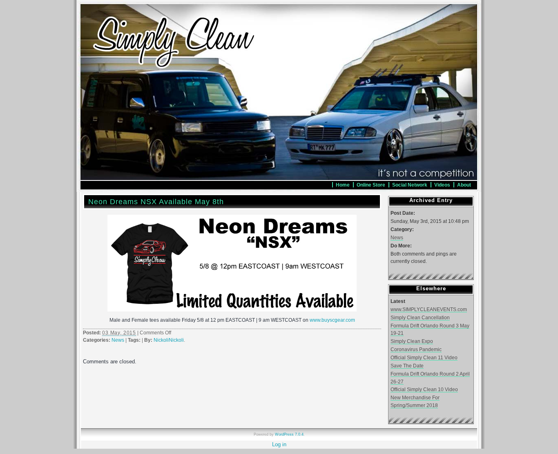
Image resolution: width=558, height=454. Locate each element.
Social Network (409, 184)
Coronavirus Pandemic (416, 349)
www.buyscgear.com (332, 320)
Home (343, 184)
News (118, 340)
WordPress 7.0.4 (289, 434)
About (464, 184)
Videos (442, 184)
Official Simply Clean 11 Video (424, 357)
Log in (279, 444)
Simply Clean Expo (412, 341)
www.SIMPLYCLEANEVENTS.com (429, 309)
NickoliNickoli (169, 340)
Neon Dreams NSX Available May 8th (156, 202)
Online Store (371, 184)
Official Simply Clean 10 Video (424, 389)
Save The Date (407, 365)
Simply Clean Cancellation (420, 317)
